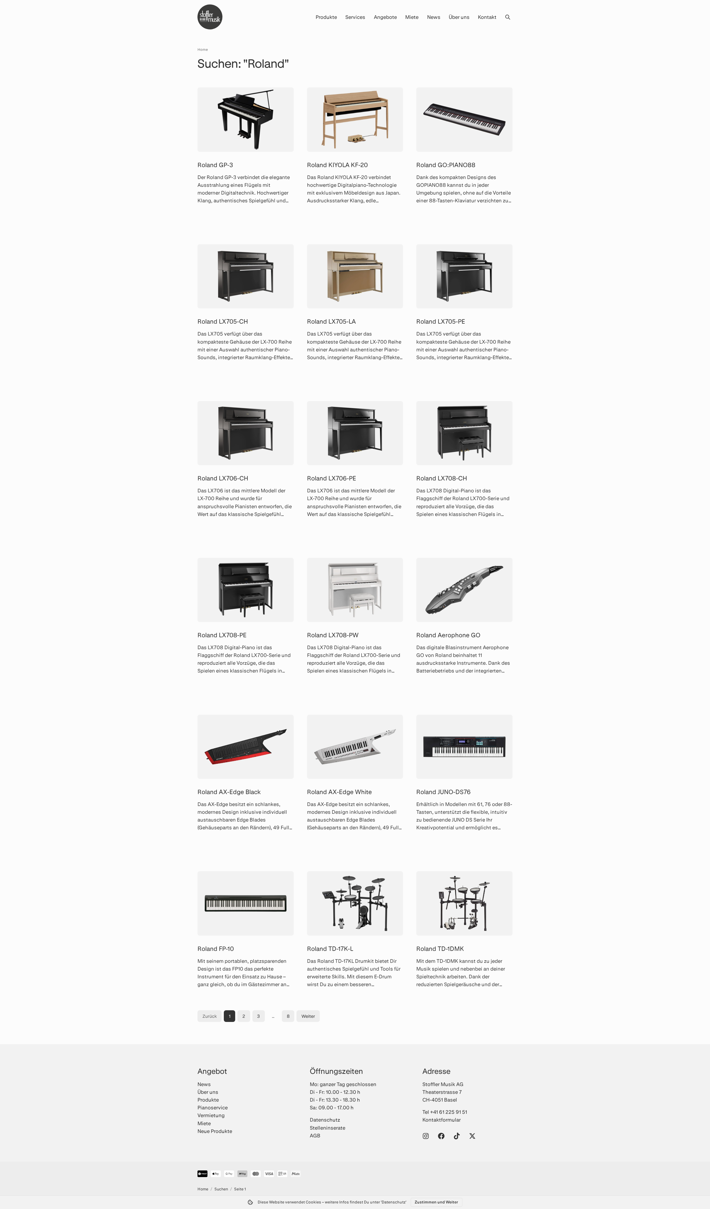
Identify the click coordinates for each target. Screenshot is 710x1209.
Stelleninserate (327, 1127)
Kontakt (487, 17)
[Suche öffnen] (508, 17)
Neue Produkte (214, 1131)
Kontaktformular (441, 1119)
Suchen (221, 1189)
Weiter (308, 1016)
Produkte (326, 17)
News (433, 17)
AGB (315, 1135)
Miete (412, 17)
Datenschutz (325, 1119)
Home (202, 49)
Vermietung (211, 1115)
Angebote (385, 17)
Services (355, 17)
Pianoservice (212, 1107)
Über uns (459, 17)
